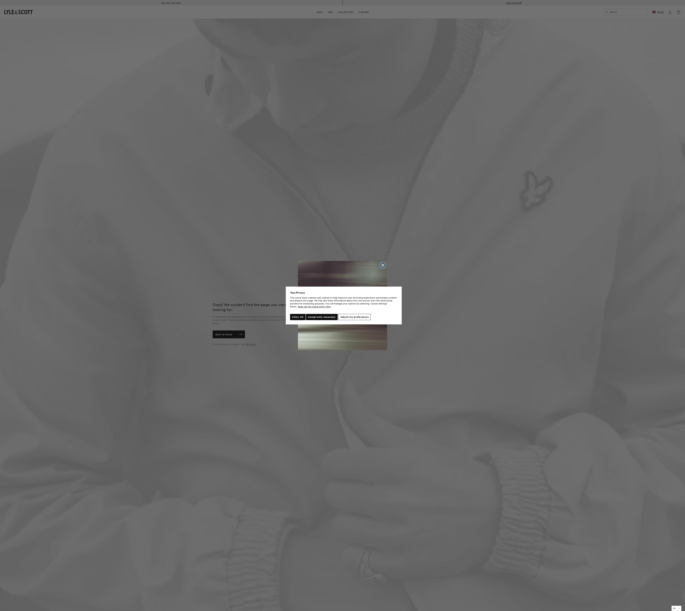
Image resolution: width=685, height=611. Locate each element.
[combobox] (676, 608)
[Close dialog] (383, 265)
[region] (344, 305)
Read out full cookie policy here (314, 306)
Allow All (298, 316)
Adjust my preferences (354, 316)
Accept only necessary (322, 316)
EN (674, 608)
